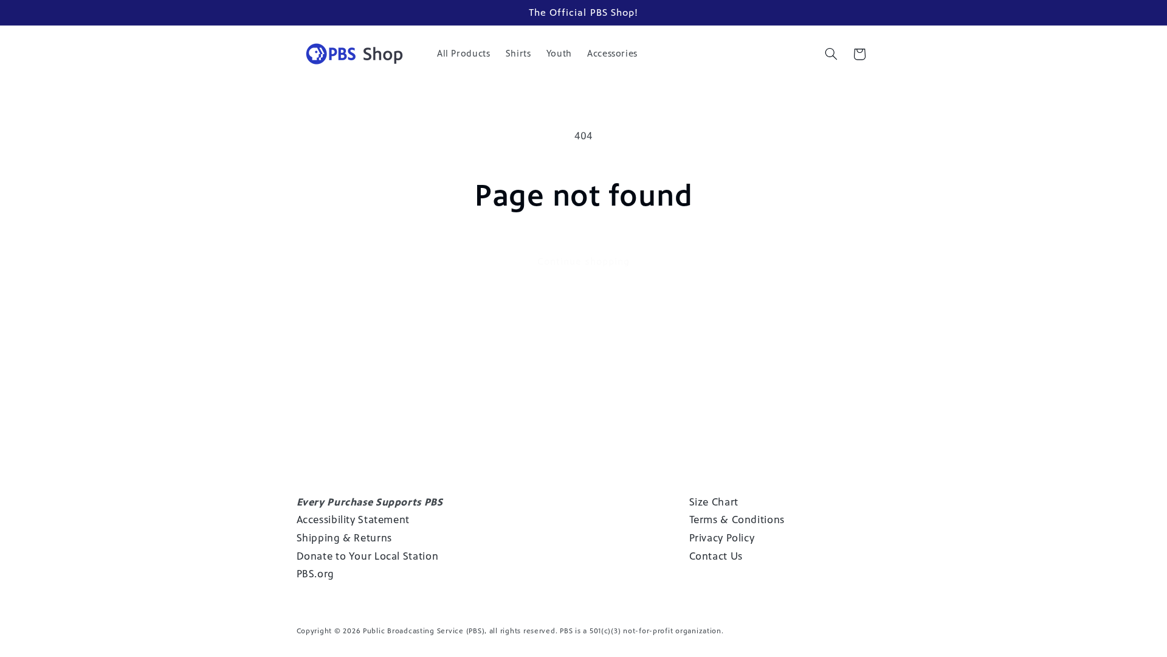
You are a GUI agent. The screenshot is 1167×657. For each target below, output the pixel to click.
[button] (831, 54)
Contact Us (716, 556)
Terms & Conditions (737, 519)
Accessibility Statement (353, 519)
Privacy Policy (722, 538)
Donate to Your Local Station (368, 556)
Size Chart (713, 502)
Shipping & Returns (344, 538)
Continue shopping (583, 261)
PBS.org (315, 574)
